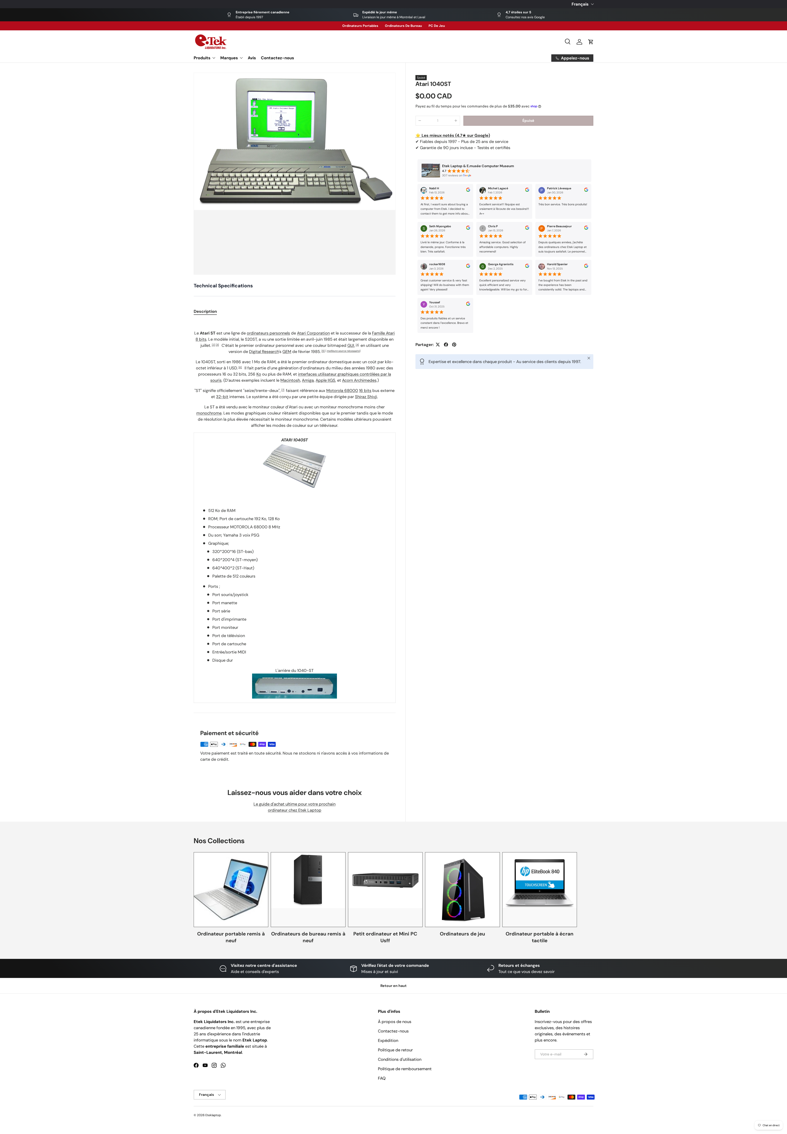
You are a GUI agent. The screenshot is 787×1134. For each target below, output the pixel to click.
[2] (213, 344)
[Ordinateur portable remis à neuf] (231, 889)
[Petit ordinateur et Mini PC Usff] (385, 889)
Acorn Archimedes (359, 380)
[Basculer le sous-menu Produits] (213, 57)
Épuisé (528, 120)
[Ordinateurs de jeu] (462, 889)
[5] (323, 351)
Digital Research (264, 351)
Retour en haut (393, 985)
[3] (217, 344)
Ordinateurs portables (360, 26)
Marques (229, 58)
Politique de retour (395, 1050)
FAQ (382, 1078)
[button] (590, 41)
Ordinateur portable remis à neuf (231, 937)
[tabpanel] (295, 511)
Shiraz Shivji (366, 396)
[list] (294, 173)
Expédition (388, 1040)
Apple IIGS (325, 380)
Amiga (308, 380)
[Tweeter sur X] (438, 344)
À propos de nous (394, 1021)
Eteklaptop (213, 1115)
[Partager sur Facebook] (446, 344)
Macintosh (290, 380)
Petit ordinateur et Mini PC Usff (385, 937)
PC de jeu (437, 26)
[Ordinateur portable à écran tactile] (540, 889)
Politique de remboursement (405, 1068)
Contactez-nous (277, 58)
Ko (258, 374)
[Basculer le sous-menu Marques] (241, 57)
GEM (286, 351)
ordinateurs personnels (268, 333)
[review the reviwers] (468, 191)
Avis (252, 58)
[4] (357, 344)
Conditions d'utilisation (399, 1059)
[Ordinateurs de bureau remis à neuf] (308, 889)
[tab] (205, 311)
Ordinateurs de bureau (403, 26)
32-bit (222, 396)
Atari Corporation (313, 333)
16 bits (365, 390)
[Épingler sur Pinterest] (454, 344)
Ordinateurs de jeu (462, 934)
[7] (282, 390)
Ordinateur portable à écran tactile (539, 937)
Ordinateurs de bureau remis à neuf (308, 937)
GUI (350, 345)
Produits (202, 58)
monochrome (209, 413)
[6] (240, 367)
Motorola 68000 (342, 390)
